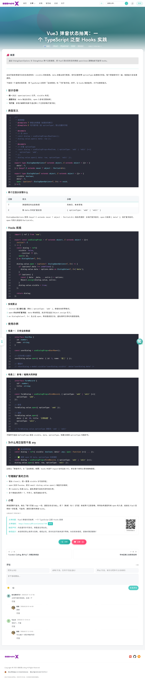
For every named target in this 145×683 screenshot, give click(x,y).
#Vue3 (55, 46)
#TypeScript (64, 46)
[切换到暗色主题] (132, 3)
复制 (50, 524)
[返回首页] (12, 656)
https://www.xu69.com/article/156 (33, 524)
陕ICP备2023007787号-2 (38, 672)
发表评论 (133, 588)
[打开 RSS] (139, 656)
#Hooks (80, 46)
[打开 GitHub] (134, 656)
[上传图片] (13, 588)
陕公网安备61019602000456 (18, 672)
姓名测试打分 (16, 595)
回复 (13, 601)
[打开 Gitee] (130, 656)
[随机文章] (101, 3)
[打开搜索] (126, 3)
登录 (139, 3)
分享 (66, 542)
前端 (48, 46)
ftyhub (14, 620)
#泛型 (73, 46)
